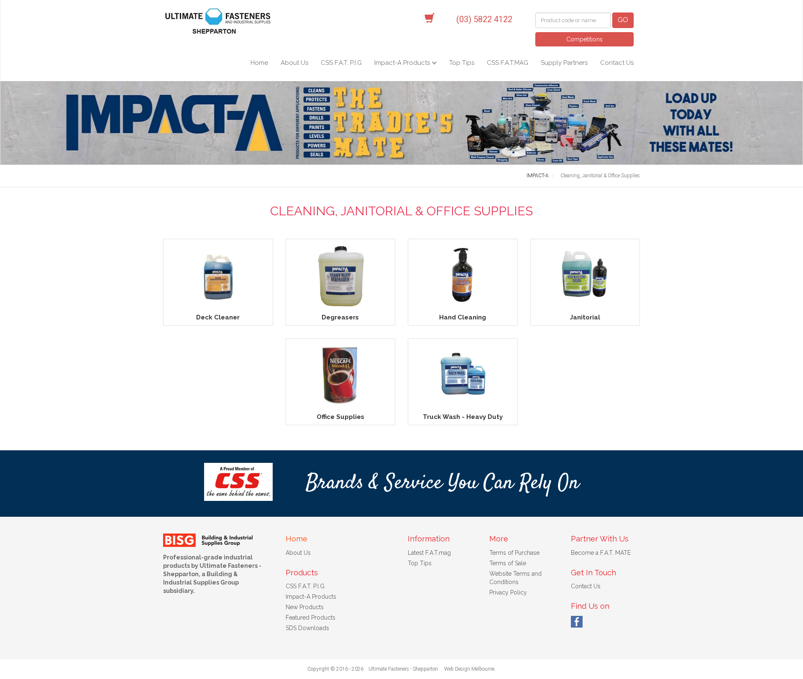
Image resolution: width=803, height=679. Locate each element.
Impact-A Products (403, 62)
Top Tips (461, 62)
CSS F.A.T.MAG (507, 62)
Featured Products (310, 617)
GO (623, 20)
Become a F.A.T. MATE (601, 552)
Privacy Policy (508, 592)
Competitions (584, 39)
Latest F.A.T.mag (429, 552)
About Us (294, 62)
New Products (305, 607)
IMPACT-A (538, 176)
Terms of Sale (507, 563)
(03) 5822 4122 (484, 19)
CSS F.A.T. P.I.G (341, 62)
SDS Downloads (307, 628)
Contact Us (617, 62)
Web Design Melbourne (469, 669)
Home (259, 62)
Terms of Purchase (514, 552)
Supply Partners (564, 62)
